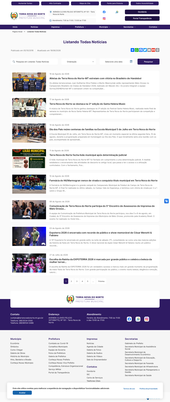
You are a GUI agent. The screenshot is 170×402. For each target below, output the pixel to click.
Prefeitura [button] (79, 27)
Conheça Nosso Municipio (21, 363)
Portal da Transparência (59, 372)
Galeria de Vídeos (94, 356)
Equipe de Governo (57, 350)
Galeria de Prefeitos (57, 356)
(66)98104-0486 (26, 323)
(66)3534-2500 (26, 320)
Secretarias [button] (129, 27)
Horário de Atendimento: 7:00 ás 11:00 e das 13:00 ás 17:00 (103, 319)
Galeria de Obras (17, 353)
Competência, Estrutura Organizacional (66, 366)
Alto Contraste (55, 3)
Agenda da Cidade (95, 346)
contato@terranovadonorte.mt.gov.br (26, 318)
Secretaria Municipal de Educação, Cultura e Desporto (140, 359)
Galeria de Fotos (94, 350)
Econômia (14, 343)
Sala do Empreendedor (97, 359)
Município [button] (103, 27)
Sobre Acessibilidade (144, 3)
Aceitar (22, 393)
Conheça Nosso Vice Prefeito (61, 363)
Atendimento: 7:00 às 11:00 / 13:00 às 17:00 (69, 20)
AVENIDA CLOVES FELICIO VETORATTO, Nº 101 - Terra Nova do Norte (74, 13)
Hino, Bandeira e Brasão (20, 359)
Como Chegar (16, 350)
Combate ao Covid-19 (58, 343)
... (93, 281)
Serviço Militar (55, 369)
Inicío (15, 27)
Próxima (101, 281)
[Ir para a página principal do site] (27, 16)
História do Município (19, 356)
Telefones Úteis (93, 381)
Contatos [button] (153, 27)
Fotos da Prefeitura (57, 353)
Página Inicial (17, 32)
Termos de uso (129, 389)
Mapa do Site (85, 3)
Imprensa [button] (55, 27)
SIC (88, 374)
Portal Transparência (142, 18)
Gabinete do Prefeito (134, 343)
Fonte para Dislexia (115, 3)
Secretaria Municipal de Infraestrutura (141, 366)
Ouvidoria (142, 12)
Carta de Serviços (95, 377)
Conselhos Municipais (58, 346)
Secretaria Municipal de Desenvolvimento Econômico (137, 353)
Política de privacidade (149, 389)
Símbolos (14, 346)
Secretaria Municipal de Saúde (138, 375)
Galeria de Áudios (94, 353)
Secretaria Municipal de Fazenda (139, 363)
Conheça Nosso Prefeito (59, 359)
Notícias (34, 27)
